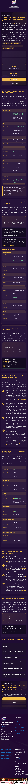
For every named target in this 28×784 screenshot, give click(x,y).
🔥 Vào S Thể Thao (14, 83)
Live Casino (5, 620)
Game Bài (5, 616)
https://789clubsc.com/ (20, 759)
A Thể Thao (14, 702)
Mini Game (5, 631)
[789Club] (14, 2)
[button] (2, 2)
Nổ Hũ (4, 628)
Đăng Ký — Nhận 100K (14, 698)
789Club (13, 23)
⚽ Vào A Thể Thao (14, 79)
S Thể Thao (14, 577)
